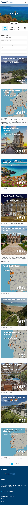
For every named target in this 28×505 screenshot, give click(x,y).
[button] (25, 2)
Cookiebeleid (3, 498)
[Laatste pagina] (21, 464)
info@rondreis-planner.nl (8, 491)
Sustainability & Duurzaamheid (7, 496)
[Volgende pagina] (19, 464)
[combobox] (14, 47)
